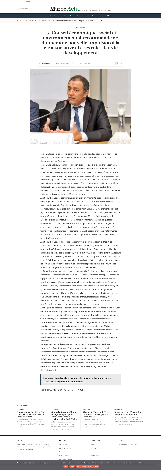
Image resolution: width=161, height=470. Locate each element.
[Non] (158, 465)
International (73, 16)
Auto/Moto (107, 16)
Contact (92, 444)
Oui (65, 466)
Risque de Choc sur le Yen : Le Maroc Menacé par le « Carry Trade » (96, 414)
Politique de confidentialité (87, 466)
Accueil (52, 16)
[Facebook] (112, 63)
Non (72, 466)
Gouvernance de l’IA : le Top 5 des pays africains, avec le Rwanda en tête (31, 414)
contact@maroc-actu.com (128, 444)
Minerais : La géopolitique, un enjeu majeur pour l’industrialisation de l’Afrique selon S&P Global (64, 415)
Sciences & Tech (65, 459)
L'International (64, 455)
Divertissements (94, 16)
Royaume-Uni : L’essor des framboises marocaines (127, 413)
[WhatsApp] (121, 63)
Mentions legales (95, 452)
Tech (83, 16)
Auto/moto (63, 444)
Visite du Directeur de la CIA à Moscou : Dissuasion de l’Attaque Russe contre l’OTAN (66, 21)
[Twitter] (117, 63)
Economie (62, 16)
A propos (92, 448)
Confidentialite (94, 455)
